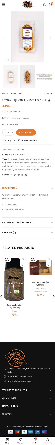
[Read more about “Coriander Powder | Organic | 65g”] (22, 264)
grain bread (7, 166)
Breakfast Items (40, 292)
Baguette (12, 159)
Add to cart (26, 132)
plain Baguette (33, 169)
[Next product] (51, 93)
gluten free (31, 159)
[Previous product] (45, 93)
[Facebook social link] (11, 175)
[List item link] (27, 376)
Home (5, 93)
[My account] (44, 5)
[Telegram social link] (26, 175)
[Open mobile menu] (3, 5)
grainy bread (19, 169)
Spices (14, 311)
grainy (41, 166)
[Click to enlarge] (8, 60)
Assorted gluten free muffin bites (40, 283)
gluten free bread (21, 162)
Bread (21, 159)
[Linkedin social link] (22, 175)
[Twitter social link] (15, 175)
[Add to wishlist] (22, 259)
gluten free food (39, 162)
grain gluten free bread (25, 166)
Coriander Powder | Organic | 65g (14, 306)
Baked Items (16, 93)
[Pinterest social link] (19, 175)
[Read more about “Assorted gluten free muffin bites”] (48, 264)
